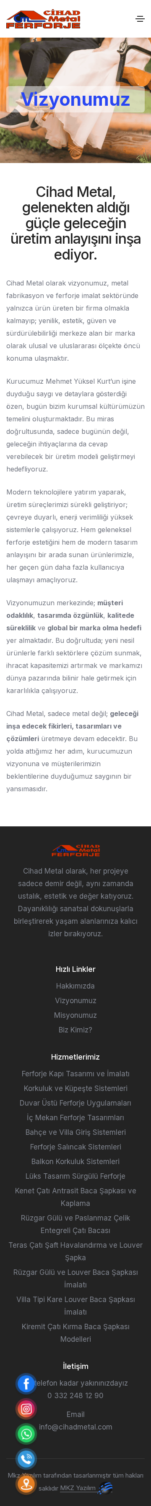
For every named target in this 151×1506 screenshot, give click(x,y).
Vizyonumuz (75, 1000)
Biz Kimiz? (75, 1030)
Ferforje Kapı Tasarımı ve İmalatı (76, 1074)
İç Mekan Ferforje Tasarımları (75, 1118)
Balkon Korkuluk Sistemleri (75, 1161)
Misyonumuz (75, 1015)
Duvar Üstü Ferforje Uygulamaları (75, 1103)
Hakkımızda (75, 986)
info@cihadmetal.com (75, 1427)
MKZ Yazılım (78, 1488)
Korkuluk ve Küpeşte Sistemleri (76, 1088)
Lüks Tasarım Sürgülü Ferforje (75, 1176)
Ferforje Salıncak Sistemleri (75, 1147)
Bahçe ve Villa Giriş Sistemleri (76, 1132)
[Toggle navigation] (140, 19)
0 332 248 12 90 (75, 1395)
